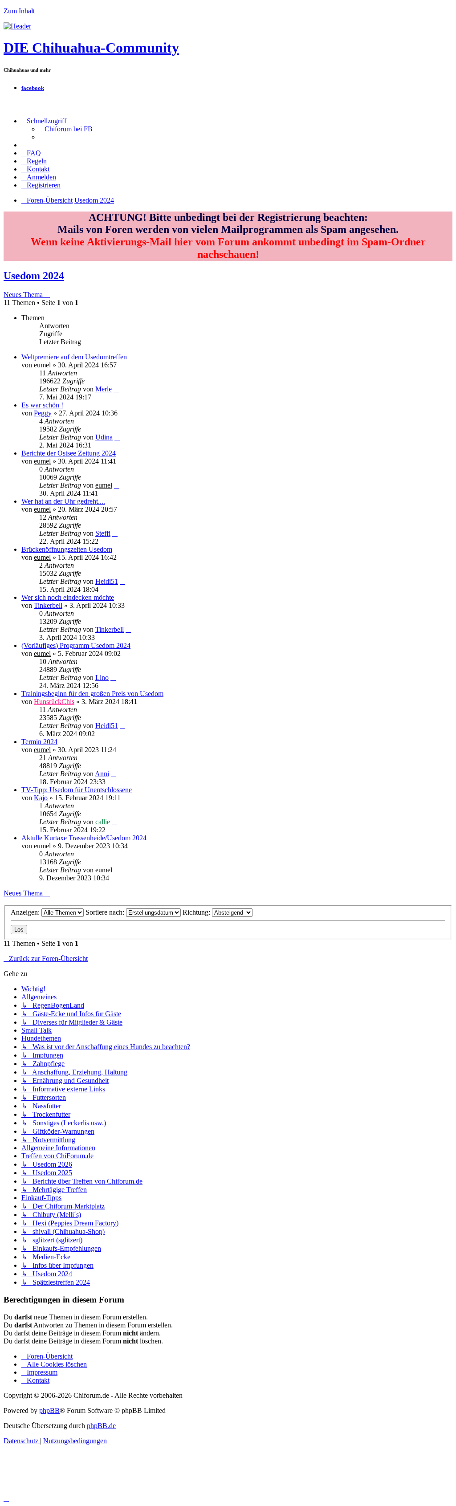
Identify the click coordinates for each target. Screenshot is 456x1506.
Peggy (43, 413)
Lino (102, 677)
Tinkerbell (48, 605)
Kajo (41, 798)
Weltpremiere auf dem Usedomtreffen (74, 357)
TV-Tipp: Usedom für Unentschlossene (76, 790)
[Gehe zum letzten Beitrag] (116, 389)
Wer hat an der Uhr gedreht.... (63, 501)
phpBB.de (101, 1425)
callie (102, 822)
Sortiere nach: (106, 912)
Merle (103, 389)
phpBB (49, 1410)
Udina (104, 437)
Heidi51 (106, 581)
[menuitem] (66, 129)
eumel (42, 365)
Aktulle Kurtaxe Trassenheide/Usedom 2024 (84, 838)
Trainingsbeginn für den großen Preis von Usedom (92, 693)
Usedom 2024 (34, 275)
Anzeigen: (26, 912)
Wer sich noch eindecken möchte (67, 597)
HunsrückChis (54, 701)
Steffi (102, 533)
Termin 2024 (39, 741)
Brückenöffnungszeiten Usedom (66, 549)
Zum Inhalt (19, 11)
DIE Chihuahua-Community (91, 48)
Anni (102, 773)
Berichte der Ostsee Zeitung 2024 (68, 453)
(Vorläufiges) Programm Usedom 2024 (75, 645)
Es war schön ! (42, 405)
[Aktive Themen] (17, 26)
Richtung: (197, 912)
